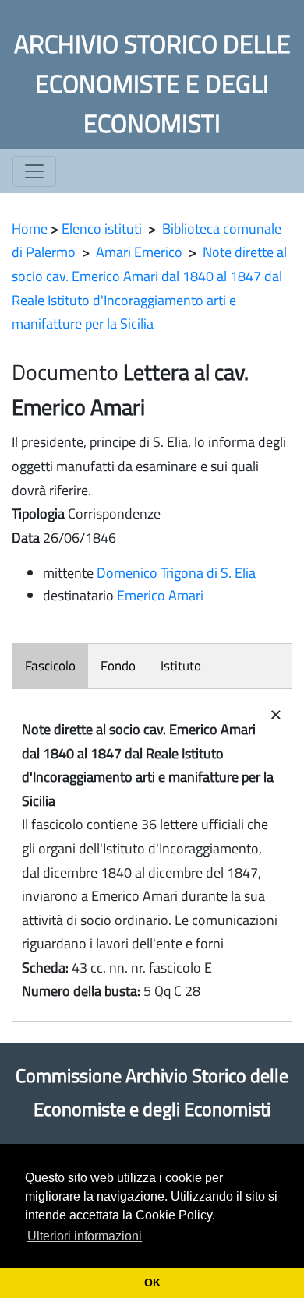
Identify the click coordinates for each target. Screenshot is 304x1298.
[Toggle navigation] (34, 171)
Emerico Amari (160, 595)
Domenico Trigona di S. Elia (176, 572)
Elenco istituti (102, 228)
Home (30, 228)
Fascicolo (50, 666)
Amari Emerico (139, 251)
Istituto (181, 666)
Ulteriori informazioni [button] (84, 1236)
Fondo (118, 666)
